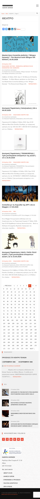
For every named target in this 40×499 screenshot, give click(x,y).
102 (17, 320)
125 (13, 330)
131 (4, 333)
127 (22, 330)
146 (35, 336)
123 (4, 330)
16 (29, 289)
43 (30, 298)
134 (18, 333)
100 (8, 320)
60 (26, 304)
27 (4, 295)
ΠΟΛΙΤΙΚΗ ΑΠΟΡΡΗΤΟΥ (10, 483)
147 (4, 339)
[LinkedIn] (22, 439)
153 (31, 339)
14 (22, 289)
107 (4, 323)
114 (35, 323)
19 (7, 292)
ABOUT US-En (7, 473)
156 (9, 342)
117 (13, 326)
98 (34, 317)
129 (31, 330)
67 (19, 307)
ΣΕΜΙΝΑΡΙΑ (16, 68)
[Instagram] (7, 439)
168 (27, 345)
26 (34, 292)
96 (26, 317)
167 (22, 345)
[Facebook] (3, 439)
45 (4, 301)
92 (11, 317)
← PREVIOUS (7, 285)
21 (15, 292)
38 (11, 298)
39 (15, 298)
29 (11, 295)
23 (22, 292)
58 (19, 304)
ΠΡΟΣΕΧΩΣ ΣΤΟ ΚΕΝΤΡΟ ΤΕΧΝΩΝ (14, 357)
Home (2, 13)
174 (18, 348)
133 (13, 333)
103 (21, 320)
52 (30, 301)
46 (7, 301)
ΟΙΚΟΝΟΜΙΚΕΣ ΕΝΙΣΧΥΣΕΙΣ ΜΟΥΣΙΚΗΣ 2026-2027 (23, 414)
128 (27, 330)
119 (22, 326)
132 (9, 333)
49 (19, 301)
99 (4, 320)
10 (7, 289)
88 (30, 314)
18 (4, 292)
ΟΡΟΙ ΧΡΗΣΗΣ (7, 486)
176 (27, 348)
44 (34, 298)
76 (19, 311)
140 (9, 336)
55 (7, 304)
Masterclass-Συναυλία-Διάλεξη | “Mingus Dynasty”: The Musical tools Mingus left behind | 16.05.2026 (19, 57)
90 (4, 317)
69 (26, 307)
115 (4, 326)
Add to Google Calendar (12, 366)
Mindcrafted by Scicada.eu (9, 494)
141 (13, 336)
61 (30, 304)
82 (7, 314)
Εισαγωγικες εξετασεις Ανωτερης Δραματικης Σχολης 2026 (21, 403)
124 (9, 330)
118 (17, 326)
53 (34, 301)
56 (11, 304)
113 (31, 323)
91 (7, 317)
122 (35, 326)
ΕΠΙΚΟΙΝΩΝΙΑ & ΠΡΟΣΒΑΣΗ (11, 480)
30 (15, 295)
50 (22, 301)
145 (31, 336)
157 (13, 342)
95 (22, 317)
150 (18, 339)
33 (26, 295)
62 (34, 304)
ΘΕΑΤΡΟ (23, 115)
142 (18, 336)
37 (7, 298)
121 (31, 326)
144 (27, 336)
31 (19, 295)
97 (30, 317)
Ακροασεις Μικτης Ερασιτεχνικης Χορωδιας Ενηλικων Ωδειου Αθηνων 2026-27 (24, 425)
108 (9, 323)
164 (9, 345)
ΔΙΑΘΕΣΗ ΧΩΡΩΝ (8, 476)
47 (11, 301)
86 (22, 314)
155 (4, 342)
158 (18, 342)
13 (18, 289)
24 (26, 292)
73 (7, 311)
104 (26, 320)
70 (30, 307)
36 (4, 298)
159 (22, 342)
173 (13, 348)
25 (30, 292)
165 (13, 345)
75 (15, 311)
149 (13, 339)
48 (15, 301)
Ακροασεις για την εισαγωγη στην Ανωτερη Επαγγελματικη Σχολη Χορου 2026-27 (24, 393)
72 (4, 311)
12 (14, 289)
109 (13, 323)
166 (18, 345)
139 (4, 336)
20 (11, 292)
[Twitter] (18, 439)
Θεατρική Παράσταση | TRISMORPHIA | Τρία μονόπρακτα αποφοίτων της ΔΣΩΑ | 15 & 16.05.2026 (19, 155)
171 (4, 348)
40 (19, 298)
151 (22, 339)
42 (26, 298)
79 (30, 311)
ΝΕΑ (7, 13)
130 (35, 330)
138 (35, 333)
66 (15, 307)
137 (31, 333)
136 (27, 333)
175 (22, 348)
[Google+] (14, 439)
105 (30, 320)
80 (34, 311)
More (18, 29)
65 (11, 307)
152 (27, 339)
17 (33, 289)
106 (35, 320)
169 (31, 345)
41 (22, 298)
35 (34, 295)
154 (35, 339)
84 (15, 314)
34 (30, 295)
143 (22, 336)
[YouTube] (11, 439)
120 (26, 326)
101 (12, 320)
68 (22, 307)
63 (4, 307)
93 (15, 317)
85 (19, 314)
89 (34, 314)
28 (7, 295)
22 (19, 292)
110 (18, 323)
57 (15, 304)
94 (19, 317)
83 (11, 314)
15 (26, 289)
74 (11, 311)
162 (35, 342)
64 (7, 307)
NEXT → (32, 348)
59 (22, 304)
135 (22, 333)
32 (22, 295)
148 (9, 339)
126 (18, 330)
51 (26, 301)
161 (31, 342)
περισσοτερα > (32, 84)
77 (22, 311)
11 (10, 289)
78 (26, 311)
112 (26, 323)
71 (34, 307)
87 (26, 314)
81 (4, 314)
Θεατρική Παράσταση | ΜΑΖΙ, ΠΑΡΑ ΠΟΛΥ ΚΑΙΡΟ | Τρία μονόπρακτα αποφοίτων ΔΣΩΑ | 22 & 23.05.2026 (19, 254)
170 (35, 345)
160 (27, 342)
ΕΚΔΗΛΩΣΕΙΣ (5, 66)
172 (9, 348)
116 (9, 326)
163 (4, 345)
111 (22, 323)
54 (4, 304)
